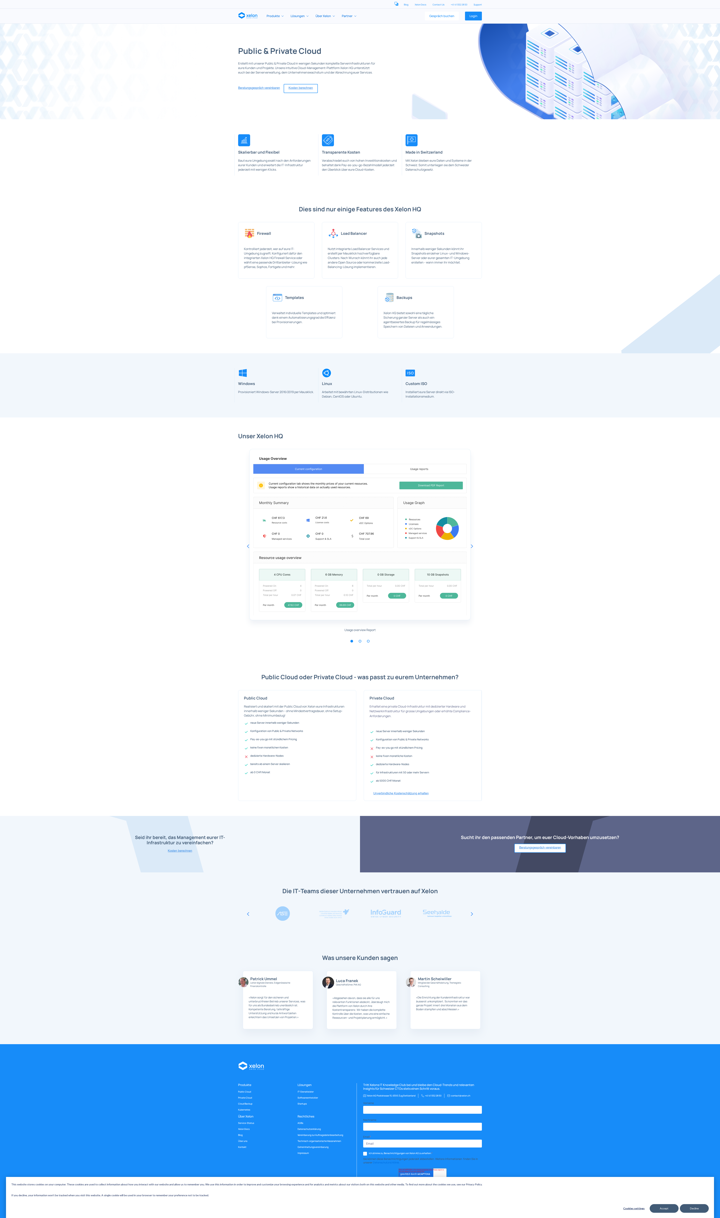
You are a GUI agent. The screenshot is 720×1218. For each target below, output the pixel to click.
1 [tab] (351, 641)
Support (478, 4)
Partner (347, 16)
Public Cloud (244, 1092)
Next (472, 546)
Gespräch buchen (441, 16)
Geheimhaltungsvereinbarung (313, 1147)
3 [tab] (368, 641)
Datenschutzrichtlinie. (386, 1162)
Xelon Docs (421, 4)
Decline (694, 1208)
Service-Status (246, 1123)
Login (473, 16)
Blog (406, 4)
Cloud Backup (245, 1104)
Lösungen (298, 16)
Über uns (242, 1141)
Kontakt (242, 1147)
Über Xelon (323, 16)
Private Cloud (245, 1098)
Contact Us (439, 4)
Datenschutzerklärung (309, 1129)
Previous (248, 546)
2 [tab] (360, 641)
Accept (664, 1208)
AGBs (300, 1123)
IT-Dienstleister (306, 1092)
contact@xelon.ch (460, 1095)
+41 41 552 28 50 (459, 4)
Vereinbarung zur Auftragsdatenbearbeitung (320, 1135)
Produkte (273, 16)
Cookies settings (634, 1208)
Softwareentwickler (308, 1098)
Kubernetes (244, 1110)
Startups (302, 1104)
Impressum (303, 1153)
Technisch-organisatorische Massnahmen (319, 1141)
